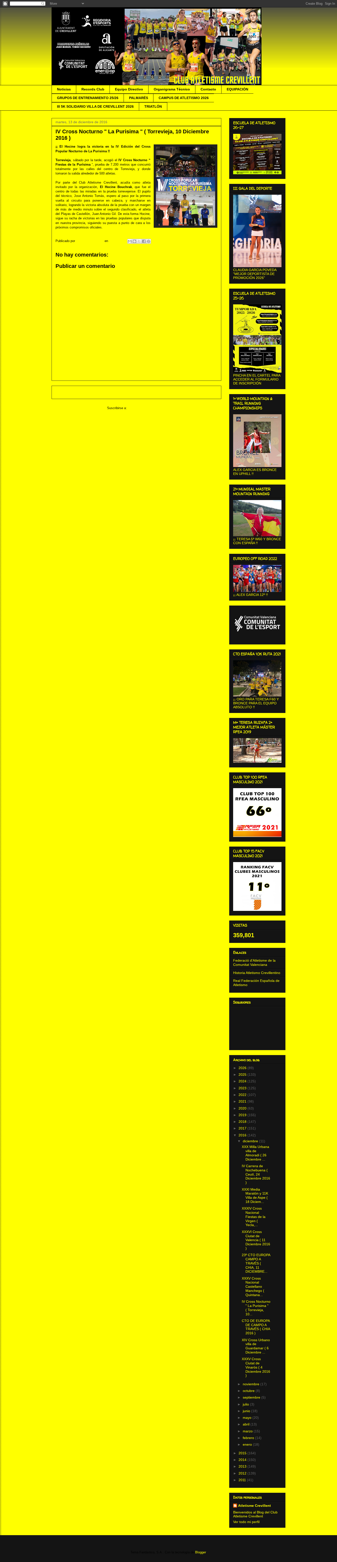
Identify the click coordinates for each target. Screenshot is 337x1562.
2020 (243, 1108)
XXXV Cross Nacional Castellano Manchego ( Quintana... (253, 1286)
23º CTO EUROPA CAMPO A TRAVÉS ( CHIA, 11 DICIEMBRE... (256, 1263)
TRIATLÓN (153, 106)
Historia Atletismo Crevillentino (256, 973)
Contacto (208, 89)
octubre (249, 1391)
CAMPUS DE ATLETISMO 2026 (184, 98)
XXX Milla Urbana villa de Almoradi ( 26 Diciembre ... (255, 1153)
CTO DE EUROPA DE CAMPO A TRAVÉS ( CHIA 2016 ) (256, 1327)
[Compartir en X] (139, 241)
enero (248, 1444)
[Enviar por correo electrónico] (129, 241)
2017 (243, 1128)
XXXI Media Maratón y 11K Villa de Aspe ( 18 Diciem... (255, 1195)
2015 (243, 1453)
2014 (243, 1460)
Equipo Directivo (129, 89)
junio (247, 1411)
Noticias (64, 89)
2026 (243, 1068)
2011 (243, 1480)
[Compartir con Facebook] (143, 241)
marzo (248, 1431)
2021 (243, 1101)
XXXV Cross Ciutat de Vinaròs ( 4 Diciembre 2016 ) (256, 1367)
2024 (243, 1081)
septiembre (252, 1397)
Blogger (200, 1552)
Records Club (92, 89)
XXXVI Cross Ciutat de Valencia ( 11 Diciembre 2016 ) (256, 1240)
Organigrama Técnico (172, 89)
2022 (243, 1095)
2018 (243, 1122)
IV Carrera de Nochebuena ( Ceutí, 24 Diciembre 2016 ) (256, 1174)
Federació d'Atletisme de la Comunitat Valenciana (254, 962)
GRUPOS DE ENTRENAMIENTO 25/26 (87, 98)
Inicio (141, 392)
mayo (247, 1418)
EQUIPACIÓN (237, 89)
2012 (243, 1473)
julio (246, 1404)
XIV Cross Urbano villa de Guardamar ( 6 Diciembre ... (256, 1346)
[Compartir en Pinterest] (148, 241)
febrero (249, 1438)
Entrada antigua (203, 392)
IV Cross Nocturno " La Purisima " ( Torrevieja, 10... (256, 1308)
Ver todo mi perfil (246, 1522)
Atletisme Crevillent (254, 1506)
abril (246, 1424)
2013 (243, 1466)
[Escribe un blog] (134, 241)
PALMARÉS (138, 98)
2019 (243, 1115)
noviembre (251, 1384)
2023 (243, 1088)
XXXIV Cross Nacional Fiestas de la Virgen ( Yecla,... (253, 1216)
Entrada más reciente (74, 392)
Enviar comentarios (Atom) (147, 408)
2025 (243, 1074)
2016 (243, 1135)
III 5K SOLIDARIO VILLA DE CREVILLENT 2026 (95, 106)
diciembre (251, 1141)
